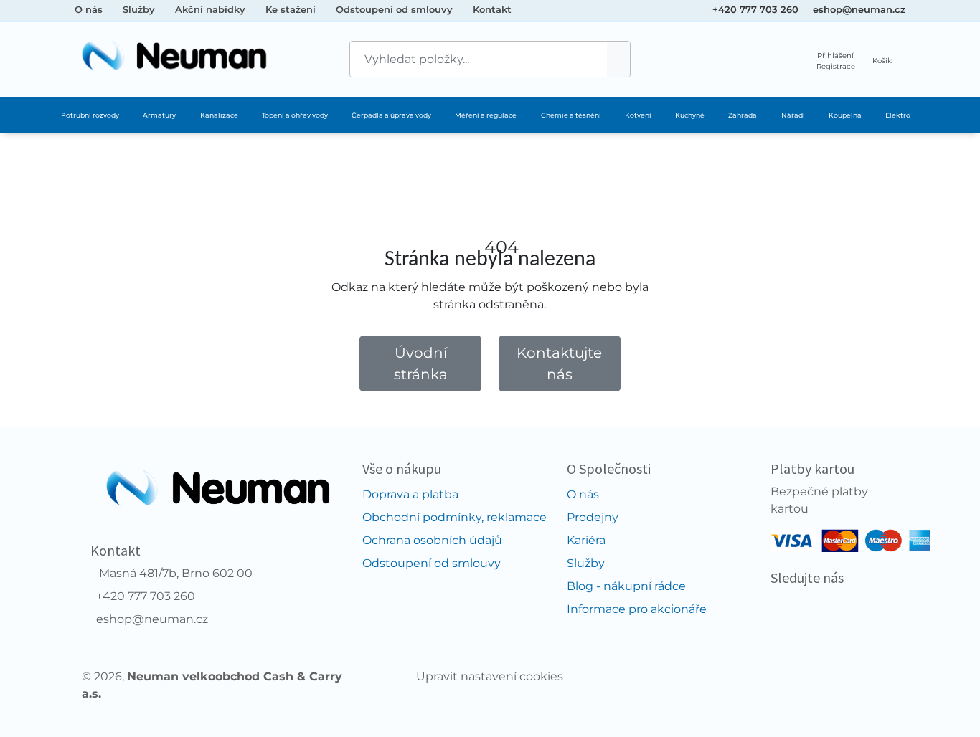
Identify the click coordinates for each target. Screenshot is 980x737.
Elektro (897, 115)
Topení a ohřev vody (295, 115)
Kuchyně (690, 115)
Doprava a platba (410, 494)
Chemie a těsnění (571, 115)
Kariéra (586, 540)
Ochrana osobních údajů (432, 540)
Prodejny (592, 517)
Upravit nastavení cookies (489, 676)
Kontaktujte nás (559, 363)
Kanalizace (219, 115)
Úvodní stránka (421, 363)
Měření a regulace (486, 115)
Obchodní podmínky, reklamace (454, 517)
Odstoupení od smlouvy (394, 9)
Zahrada (742, 115)
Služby (139, 9)
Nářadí (793, 115)
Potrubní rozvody (90, 115)
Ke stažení (290, 9)
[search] (618, 59)
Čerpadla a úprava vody (391, 115)
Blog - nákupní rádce (626, 586)
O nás (89, 9)
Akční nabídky (210, 9)
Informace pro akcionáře (637, 609)
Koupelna (845, 115)
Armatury (159, 115)
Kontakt (492, 9)
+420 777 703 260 (755, 9)
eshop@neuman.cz (859, 9)
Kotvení (638, 115)
